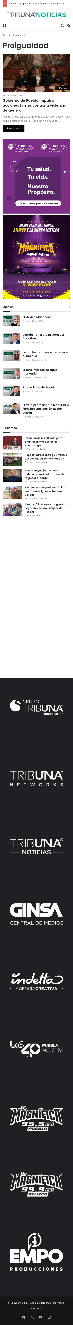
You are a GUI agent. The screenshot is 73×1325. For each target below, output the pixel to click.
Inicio (8, 35)
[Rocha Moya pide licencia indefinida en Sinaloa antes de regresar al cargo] (12, 475)
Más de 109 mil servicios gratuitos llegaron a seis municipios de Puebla (47, 508)
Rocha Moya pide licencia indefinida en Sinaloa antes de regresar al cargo (44, 474)
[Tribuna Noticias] (36, 14)
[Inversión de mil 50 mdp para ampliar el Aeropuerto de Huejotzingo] (12, 442)
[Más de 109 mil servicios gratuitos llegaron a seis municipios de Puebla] (12, 509)
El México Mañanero (37, 317)
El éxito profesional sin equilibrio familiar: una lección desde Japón (46, 409)
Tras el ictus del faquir (39, 387)
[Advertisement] (36, 558)
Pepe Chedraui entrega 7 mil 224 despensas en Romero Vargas (46, 456)
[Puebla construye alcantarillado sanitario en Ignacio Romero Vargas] (12, 492)
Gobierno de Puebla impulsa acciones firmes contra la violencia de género (34, 105)
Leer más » (13, 128)
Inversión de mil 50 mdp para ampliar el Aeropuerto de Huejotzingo (43, 441)
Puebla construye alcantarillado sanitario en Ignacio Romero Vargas (46, 491)
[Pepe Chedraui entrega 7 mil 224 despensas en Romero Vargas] (12, 459)
